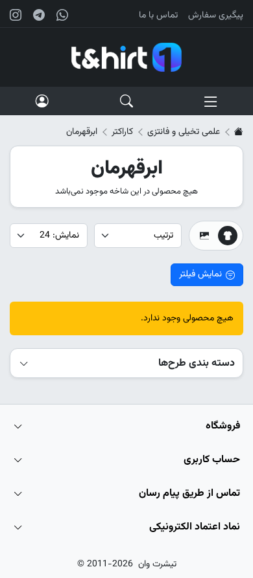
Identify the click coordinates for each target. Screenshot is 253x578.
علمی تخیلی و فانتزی (183, 132)
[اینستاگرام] (15, 15)
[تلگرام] (39, 15)
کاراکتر (122, 132)
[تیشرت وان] (126, 57)
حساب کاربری (212, 460)
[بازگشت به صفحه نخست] (238, 132)
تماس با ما (158, 15)
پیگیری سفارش (215, 15)
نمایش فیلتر (200, 274)
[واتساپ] (62, 15)
